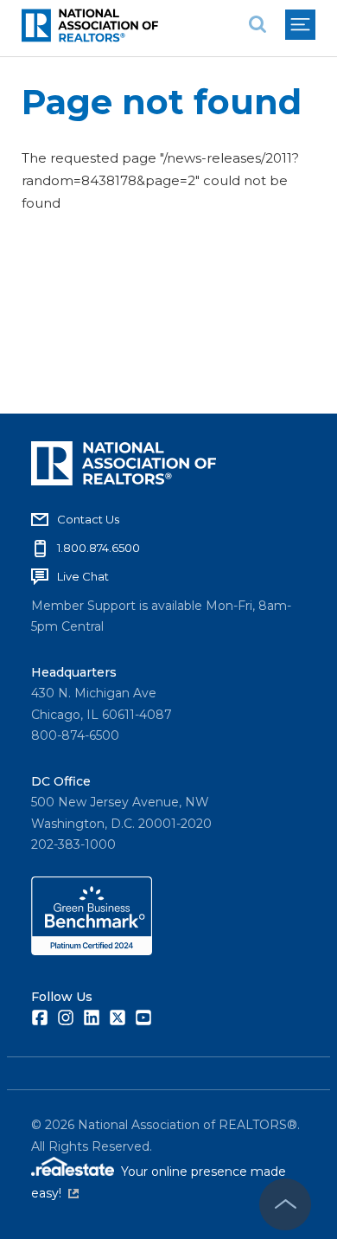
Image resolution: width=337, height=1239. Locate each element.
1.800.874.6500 (98, 548)
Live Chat (83, 576)
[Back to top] (285, 1204)
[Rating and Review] (91, 951)
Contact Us (88, 519)
